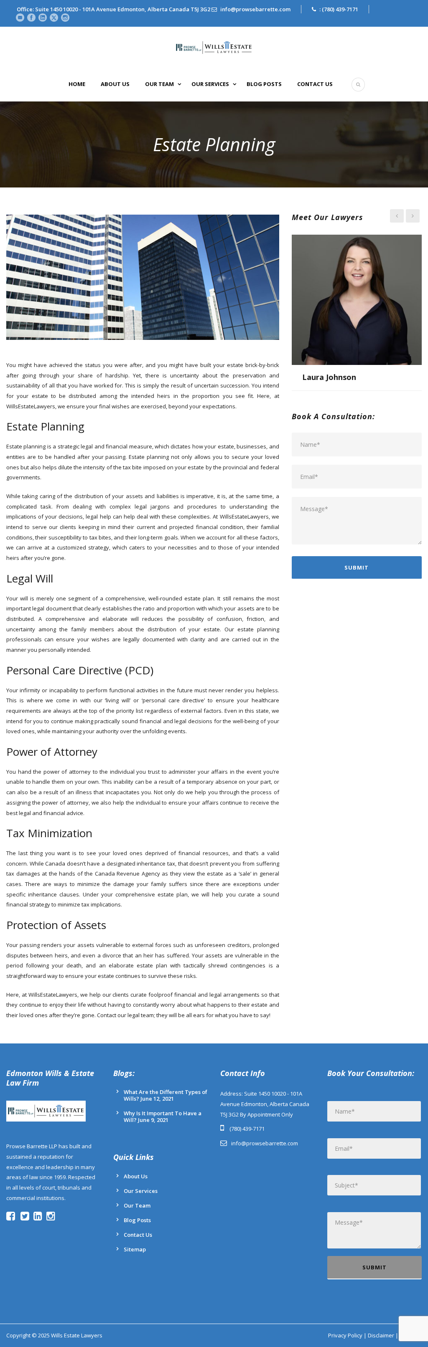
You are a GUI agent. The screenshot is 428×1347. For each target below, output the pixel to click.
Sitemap (135, 1249)
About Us (115, 84)
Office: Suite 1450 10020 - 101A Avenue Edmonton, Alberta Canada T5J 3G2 (113, 9)
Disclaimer (381, 1335)
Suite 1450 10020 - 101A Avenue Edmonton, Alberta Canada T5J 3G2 (264, 1104)
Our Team (159, 84)
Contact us (315, 84)
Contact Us (138, 1234)
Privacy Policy (345, 1335)
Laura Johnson (329, 377)
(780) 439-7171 (340, 9)
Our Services (210, 84)
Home (77, 84)
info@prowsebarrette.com (255, 9)
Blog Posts (264, 84)
